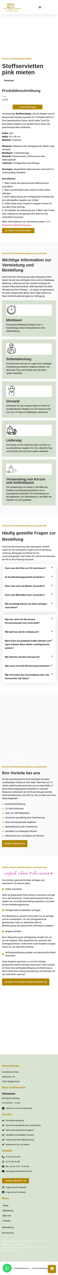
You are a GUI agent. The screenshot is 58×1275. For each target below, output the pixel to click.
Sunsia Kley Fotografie (16, 758)
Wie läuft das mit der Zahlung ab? (22, 632)
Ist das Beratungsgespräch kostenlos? (25, 577)
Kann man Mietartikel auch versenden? (25, 595)
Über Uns (7, 1215)
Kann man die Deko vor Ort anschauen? (25, 568)
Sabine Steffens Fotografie (40, 1041)
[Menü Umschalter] (39, 7)
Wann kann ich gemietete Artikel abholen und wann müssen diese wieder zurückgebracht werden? (28, 644)
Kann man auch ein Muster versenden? (25, 586)
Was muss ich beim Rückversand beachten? (27, 666)
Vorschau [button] (9, 80)
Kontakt (6, 1221)
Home (5, 1205)
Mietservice (8, 1210)
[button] (29, 568)
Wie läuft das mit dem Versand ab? (22, 657)
